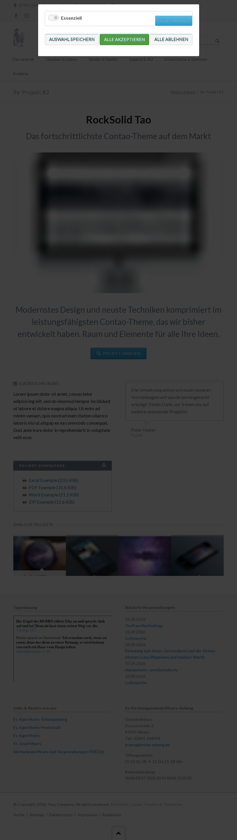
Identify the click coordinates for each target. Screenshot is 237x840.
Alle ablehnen (171, 39)
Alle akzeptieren (124, 39)
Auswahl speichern (72, 39)
